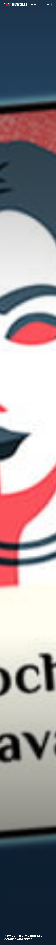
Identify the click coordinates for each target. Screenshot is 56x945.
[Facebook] (35, 4)
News (5, 932)
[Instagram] (31, 4)
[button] (40, 4)
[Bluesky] (29, 4)
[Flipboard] (32, 4)
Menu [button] (48, 4)
